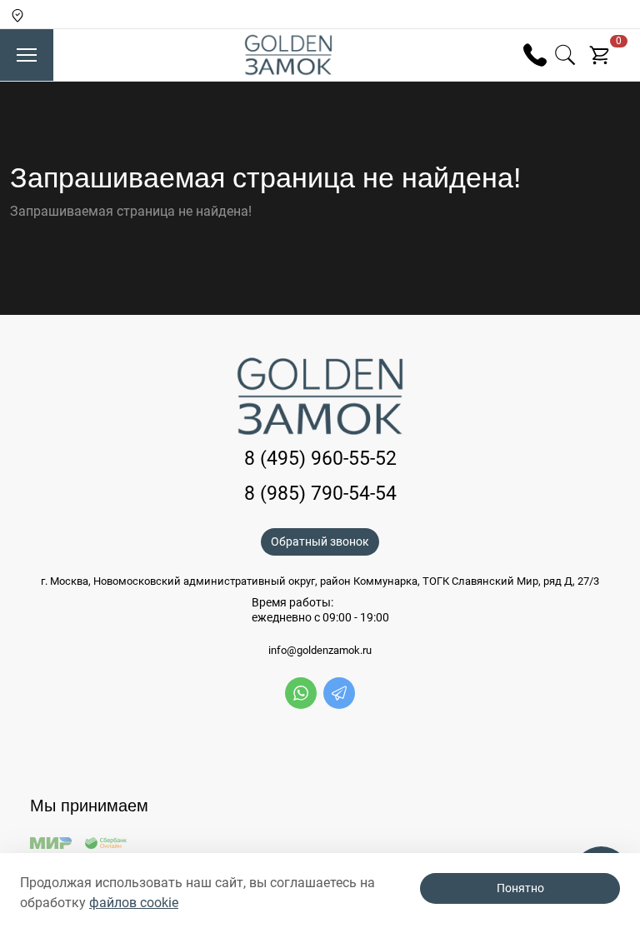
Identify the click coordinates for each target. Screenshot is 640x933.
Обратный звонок (320, 541)
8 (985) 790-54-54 (320, 493)
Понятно (520, 888)
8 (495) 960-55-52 (320, 458)
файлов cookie (133, 903)
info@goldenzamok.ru (320, 650)
